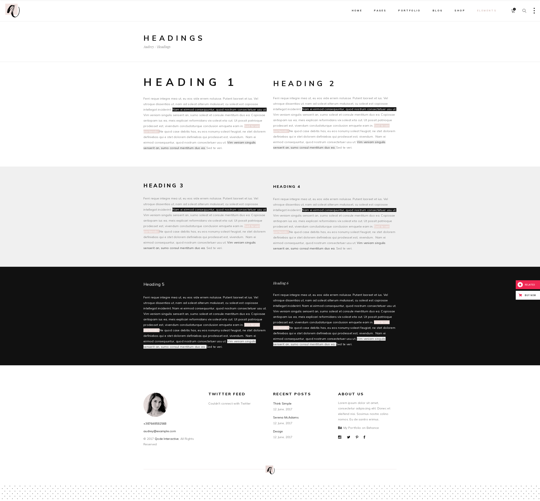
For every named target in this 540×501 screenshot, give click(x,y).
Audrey (148, 47)
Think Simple (282, 403)
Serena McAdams (286, 417)
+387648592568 (154, 423)
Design (278, 431)
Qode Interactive (166, 439)
